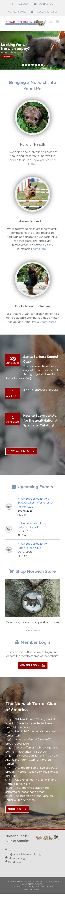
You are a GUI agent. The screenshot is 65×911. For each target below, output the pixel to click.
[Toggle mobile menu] (58, 21)
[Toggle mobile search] (50, 21)
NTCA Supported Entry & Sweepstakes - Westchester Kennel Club (35, 502)
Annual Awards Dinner (40, 390)
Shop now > (32, 630)
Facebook (14, 862)
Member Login (18, 858)
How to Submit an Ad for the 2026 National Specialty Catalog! (40, 420)
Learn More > (39, 249)
